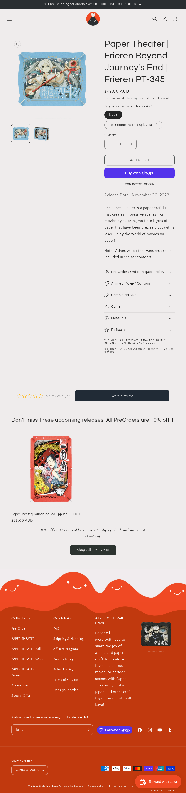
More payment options (139, 183)
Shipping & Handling (68, 639)
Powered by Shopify (71, 786)
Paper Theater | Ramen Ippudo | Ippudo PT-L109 (45, 514)
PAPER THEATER (23, 639)
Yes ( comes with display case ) (133, 125)
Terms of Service (65, 680)
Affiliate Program (65, 649)
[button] (10, 19)
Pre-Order (19, 628)
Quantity (110, 134)
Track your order (65, 690)
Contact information (163, 790)
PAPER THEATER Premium (23, 672)
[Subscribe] (88, 729)
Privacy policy (118, 786)
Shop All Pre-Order (93, 550)
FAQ (56, 628)
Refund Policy (63, 669)
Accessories (20, 685)
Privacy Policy (63, 659)
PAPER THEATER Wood (28, 659)
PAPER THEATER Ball (26, 649)
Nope (113, 115)
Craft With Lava (48, 786)
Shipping (132, 98)
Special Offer (21, 696)
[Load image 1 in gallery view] (20, 133)
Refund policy (96, 786)
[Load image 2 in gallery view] (41, 133)
